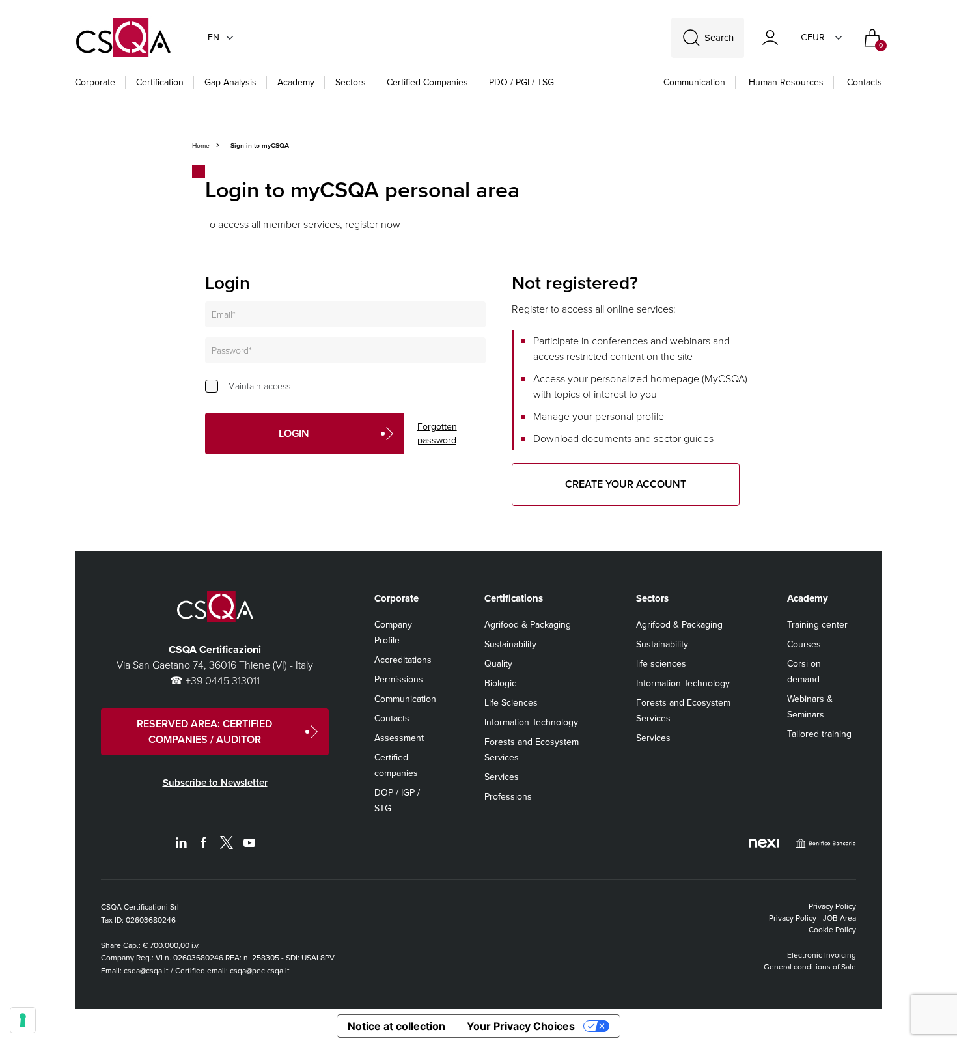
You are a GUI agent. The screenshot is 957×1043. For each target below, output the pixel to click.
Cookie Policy (832, 930)
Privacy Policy (832, 906)
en (213, 37)
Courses (804, 644)
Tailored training (819, 734)
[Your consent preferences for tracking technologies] (22, 1020)
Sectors (350, 82)
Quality (498, 664)
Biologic (500, 683)
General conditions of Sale (810, 967)
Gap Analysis (230, 82)
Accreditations (403, 660)
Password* (232, 350)
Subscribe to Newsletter (215, 782)
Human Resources (786, 82)
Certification (160, 82)
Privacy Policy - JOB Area (812, 918)
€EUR (813, 37)
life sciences (661, 664)
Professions (508, 796)
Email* (224, 315)
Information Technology (531, 722)
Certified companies (427, 82)
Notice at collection (396, 1026)
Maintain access (259, 386)
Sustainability (510, 644)
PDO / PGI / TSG (521, 82)
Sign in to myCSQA (259, 145)
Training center (817, 625)
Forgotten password (437, 433)
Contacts (864, 82)
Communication (694, 82)
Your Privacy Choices (521, 1026)
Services (501, 777)
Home (201, 145)
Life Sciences (511, 703)
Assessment (399, 738)
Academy (295, 82)
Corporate (95, 82)
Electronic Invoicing (821, 955)
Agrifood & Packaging (527, 625)
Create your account (625, 484)
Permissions (398, 679)
